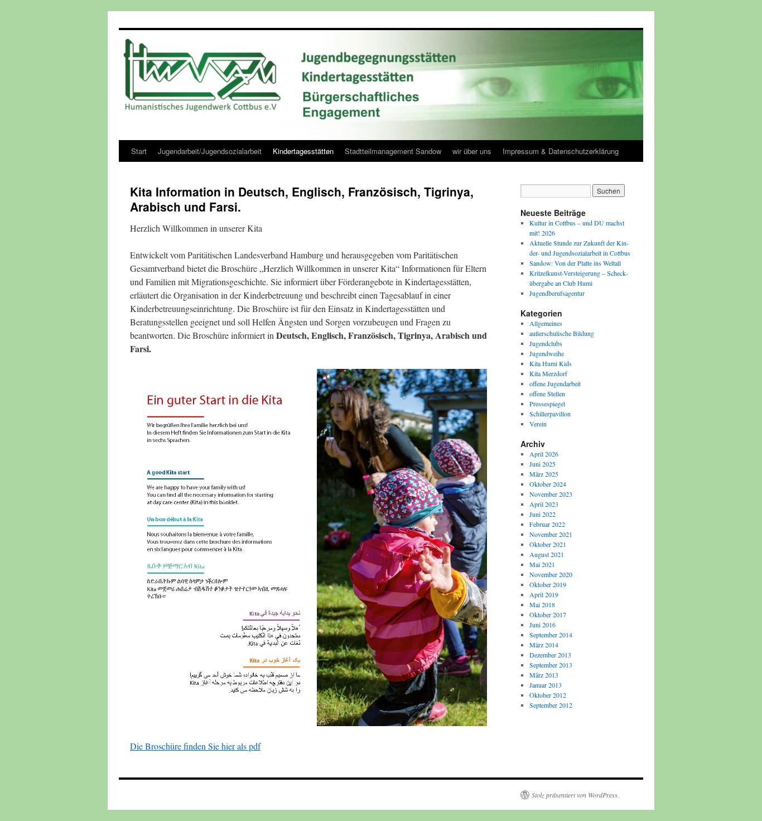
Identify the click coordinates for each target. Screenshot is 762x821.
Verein (538, 423)
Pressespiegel (547, 403)
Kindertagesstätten (303, 151)
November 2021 (550, 534)
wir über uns (471, 151)
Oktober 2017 (547, 614)
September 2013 (550, 664)
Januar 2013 (545, 684)
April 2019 (543, 594)
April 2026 (543, 453)
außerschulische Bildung (561, 333)
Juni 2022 (542, 514)
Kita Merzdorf (548, 373)
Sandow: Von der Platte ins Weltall (575, 262)
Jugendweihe (546, 353)
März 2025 (543, 473)
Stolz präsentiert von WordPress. (575, 794)
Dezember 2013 (550, 654)
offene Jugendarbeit (555, 383)
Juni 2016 (542, 624)
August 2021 (546, 554)
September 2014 (550, 634)
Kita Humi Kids (550, 363)
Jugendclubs (545, 343)
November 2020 (550, 574)
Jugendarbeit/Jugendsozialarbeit (210, 151)
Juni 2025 (542, 463)
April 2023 (543, 504)
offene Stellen (547, 393)
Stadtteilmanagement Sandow (393, 151)
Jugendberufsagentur (557, 293)
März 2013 (543, 674)
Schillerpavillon (550, 413)
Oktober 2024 (547, 483)
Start (139, 151)
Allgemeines (545, 323)
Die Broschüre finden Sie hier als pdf (195, 746)
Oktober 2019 (547, 584)
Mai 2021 (542, 564)
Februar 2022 (547, 524)
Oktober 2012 (547, 694)
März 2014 (543, 644)
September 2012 (550, 704)
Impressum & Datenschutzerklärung (561, 151)
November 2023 (550, 493)
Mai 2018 (542, 604)
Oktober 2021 (547, 544)
